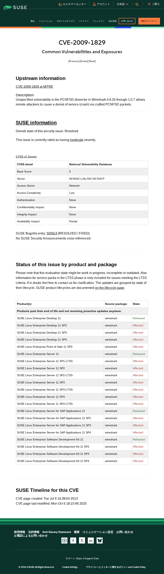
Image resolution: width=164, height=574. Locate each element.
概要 (77, 532)
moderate (76, 140)
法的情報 (33, 532)
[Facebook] (73, 540)
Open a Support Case (87, 558)
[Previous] (73, 61)
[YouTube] (64, 540)
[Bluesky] (100, 540)
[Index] (84, 61)
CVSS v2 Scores (26, 156)
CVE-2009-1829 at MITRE (34, 86)
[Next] (92, 61)
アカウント (103, 4)
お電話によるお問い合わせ (31, 535)
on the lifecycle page (109, 287)
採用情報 (19, 532)
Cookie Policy (139, 567)
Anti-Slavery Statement (56, 532)
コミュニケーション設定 (98, 532)
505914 (52, 233)
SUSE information (36, 122)
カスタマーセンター (74, 4)
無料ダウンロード (149, 21)
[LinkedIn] (91, 540)
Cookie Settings (70, 567)
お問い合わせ (127, 21)
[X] (82, 540)
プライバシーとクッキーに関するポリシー (107, 567)
